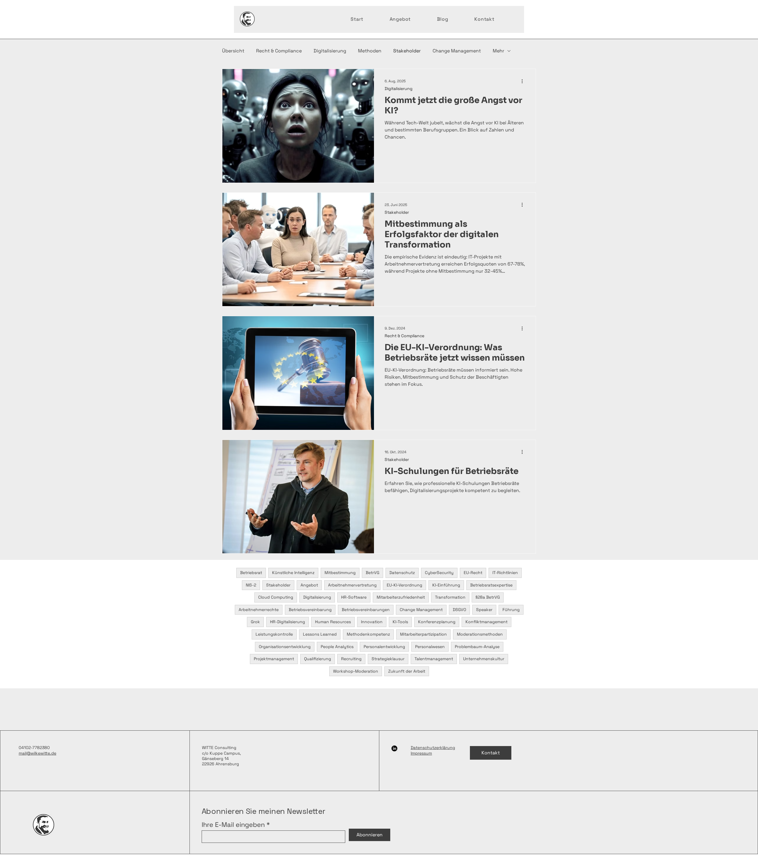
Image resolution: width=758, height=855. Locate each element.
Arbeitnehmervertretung (352, 585)
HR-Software (354, 597)
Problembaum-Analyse (477, 646)
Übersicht (233, 51)
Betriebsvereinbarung (310, 609)
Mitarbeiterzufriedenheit (401, 597)
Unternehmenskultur (483, 658)
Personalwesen (430, 646)
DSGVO (459, 609)
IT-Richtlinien (505, 572)
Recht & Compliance (279, 51)
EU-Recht (473, 572)
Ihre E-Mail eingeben (233, 824)
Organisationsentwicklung (285, 646)
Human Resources (333, 621)
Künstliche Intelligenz (293, 572)
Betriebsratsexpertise (491, 585)
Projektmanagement (274, 658)
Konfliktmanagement (486, 621)
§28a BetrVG (488, 597)
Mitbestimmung (340, 572)
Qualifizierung (317, 658)
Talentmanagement (434, 658)
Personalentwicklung (384, 646)
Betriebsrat (251, 572)
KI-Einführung (446, 585)
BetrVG (372, 572)
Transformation (450, 597)
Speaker (484, 609)
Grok (255, 621)
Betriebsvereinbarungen (366, 609)
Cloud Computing (275, 597)
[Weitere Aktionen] (524, 81)
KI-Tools (400, 621)
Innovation (372, 621)
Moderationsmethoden (480, 634)
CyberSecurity (439, 572)
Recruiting (351, 658)
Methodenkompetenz (368, 634)
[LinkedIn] (394, 748)
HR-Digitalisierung (287, 621)
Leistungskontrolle (274, 634)
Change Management (457, 51)
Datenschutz (402, 572)
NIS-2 (251, 585)
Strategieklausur (388, 658)
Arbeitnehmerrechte (259, 609)
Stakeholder (407, 51)
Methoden (369, 51)
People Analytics (337, 646)
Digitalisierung (330, 51)
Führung (511, 609)
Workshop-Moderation (355, 671)
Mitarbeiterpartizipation (423, 634)
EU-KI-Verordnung (404, 585)
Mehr (498, 51)
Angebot (309, 585)
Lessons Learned (320, 634)
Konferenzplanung (436, 621)
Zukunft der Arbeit (406, 671)
